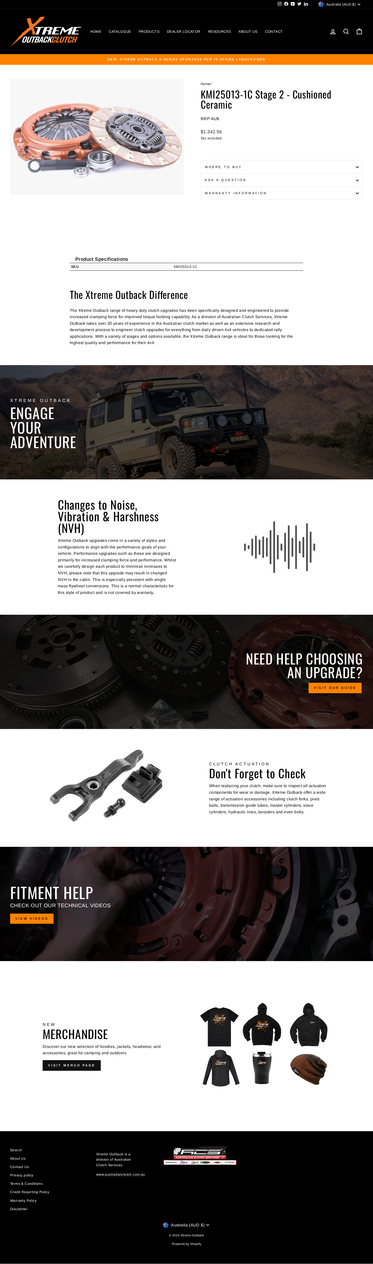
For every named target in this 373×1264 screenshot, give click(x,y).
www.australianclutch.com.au (120, 1174)
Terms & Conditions (26, 1184)
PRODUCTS (149, 31)
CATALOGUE (120, 31)
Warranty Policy (23, 1201)
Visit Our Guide (335, 688)
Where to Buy (223, 167)
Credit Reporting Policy (29, 1192)
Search (16, 1150)
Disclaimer (19, 1209)
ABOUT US (248, 31)
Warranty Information (236, 193)
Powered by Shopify (186, 1244)
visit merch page (71, 1065)
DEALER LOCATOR (183, 31)
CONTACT (274, 31)
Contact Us (19, 1167)
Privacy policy (21, 1175)
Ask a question (225, 180)
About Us (18, 1158)
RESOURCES (219, 31)
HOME (95, 31)
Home (206, 84)
